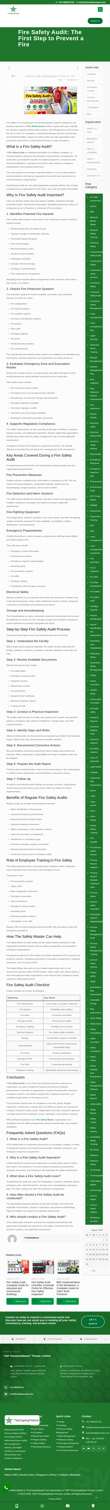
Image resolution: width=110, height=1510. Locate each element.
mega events (93, 803)
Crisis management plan (95, 326)
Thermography (95, 1175)
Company (91, 74)
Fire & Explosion (94, 569)
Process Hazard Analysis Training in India (95, 880)
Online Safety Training (93, 829)
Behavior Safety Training (94, 233)
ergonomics (95, 511)
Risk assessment (95, 1011)
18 (90, 1254)
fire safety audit (94, 599)
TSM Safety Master (95, 1183)
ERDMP (93, 505)
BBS (92, 212)
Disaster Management (95, 359)
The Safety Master (45, 1120)
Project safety (93, 974)
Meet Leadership (40, 1425)
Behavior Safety (66, 1439)
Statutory (94, 1155)
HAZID (93, 675)
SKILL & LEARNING (92, 151)
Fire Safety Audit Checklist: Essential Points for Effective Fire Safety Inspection (43, 1288)
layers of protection (94, 759)
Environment (95, 481)
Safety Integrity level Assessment (95, 1071)
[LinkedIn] (83, 1448)
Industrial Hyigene (94, 741)
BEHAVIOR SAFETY (92, 140)
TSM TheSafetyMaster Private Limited (50, 1494)
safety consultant (94, 1040)
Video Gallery (39, 1443)
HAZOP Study (93, 692)
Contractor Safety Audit (95, 294)
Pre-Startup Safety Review (95, 851)
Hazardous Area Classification (95, 644)
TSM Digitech (93, 107)
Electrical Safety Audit (95, 434)
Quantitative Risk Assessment (95, 990)
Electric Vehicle (93, 416)
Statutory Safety (94, 1162)
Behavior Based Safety (94, 221)
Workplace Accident (95, 1219)
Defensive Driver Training (94, 348)
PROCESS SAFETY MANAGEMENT (95, 918)
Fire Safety (95, 591)
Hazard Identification (95, 617)
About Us (37, 1422)
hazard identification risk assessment (95, 629)
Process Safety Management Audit (95, 932)
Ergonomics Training (95, 518)
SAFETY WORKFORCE (93, 161)
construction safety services (95, 273)
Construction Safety (95, 263)
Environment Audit (95, 489)
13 (97, 1249)
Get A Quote (93, 1322)
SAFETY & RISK (92, 130)
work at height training (93, 1208)
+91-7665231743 (66, 2)
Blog (89, 114)
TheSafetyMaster (48, 76)
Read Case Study (41, 1436)
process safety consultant (94, 905)
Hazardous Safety (95, 655)
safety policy (95, 1104)
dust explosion (94, 381)
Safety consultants (95, 1049)
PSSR (92, 981)
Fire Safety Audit (36, 126)
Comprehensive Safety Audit (95, 254)
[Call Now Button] (6, 1487)
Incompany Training (92, 89)
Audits (61, 1422)
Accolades (37, 1432)
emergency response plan (95, 472)
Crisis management (95, 316)
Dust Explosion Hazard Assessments (95, 393)
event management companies (95, 549)
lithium (93, 790)
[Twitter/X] (93, 1448)
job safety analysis (94, 750)
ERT (92, 525)
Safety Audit (95, 1024)
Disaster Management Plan (95, 370)
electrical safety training (94, 445)
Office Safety (93, 818)
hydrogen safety (94, 710)
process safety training (93, 963)
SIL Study (94, 1149)
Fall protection (94, 560)
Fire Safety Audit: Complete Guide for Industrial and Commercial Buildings (17, 1288)
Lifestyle (94, 772)
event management (95, 538)
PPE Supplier (94, 840)
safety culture (93, 1058)
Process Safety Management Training (95, 948)
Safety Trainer (93, 1120)
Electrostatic (95, 454)
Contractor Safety (95, 285)
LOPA (92, 796)
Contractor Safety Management (95, 304)
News (92, 811)
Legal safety (95, 767)
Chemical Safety (94, 244)
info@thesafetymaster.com (92, 2)
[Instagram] (98, 1448)
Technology (95, 1170)
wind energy (95, 1190)
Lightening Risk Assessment (95, 781)
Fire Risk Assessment (95, 584)
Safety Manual (93, 1097)
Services (91, 80)
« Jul (93, 1270)
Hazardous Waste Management (95, 666)
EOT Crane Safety (95, 498)
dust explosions (95, 406)
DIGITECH (92, 169)
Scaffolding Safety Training (95, 1140)
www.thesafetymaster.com (97, 1433)
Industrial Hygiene (94, 719)
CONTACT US (93, 176)
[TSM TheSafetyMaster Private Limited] (13, 9)
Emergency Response (95, 461)
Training (62, 1425)
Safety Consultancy (95, 1031)
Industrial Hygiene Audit (94, 730)
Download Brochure (42, 1447)
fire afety (94, 577)
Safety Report (93, 1111)
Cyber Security (93, 337)
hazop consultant (94, 683)
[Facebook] (104, 1448)
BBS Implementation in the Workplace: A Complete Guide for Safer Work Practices (68, 1288)
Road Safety (95, 1018)
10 (87, 1249)
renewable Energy (95, 1002)
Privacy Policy (55, 1499)
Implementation (66, 1447)
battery (93, 206)
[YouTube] (88, 1448)
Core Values (38, 1429)
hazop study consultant (95, 701)
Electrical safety (94, 425)
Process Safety (93, 894)
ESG (92, 531)
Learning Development (93, 99)
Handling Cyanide (94, 608)
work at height (93, 1197)
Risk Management (67, 1436)
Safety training (93, 1129)
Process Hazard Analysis (94, 863)
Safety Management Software (95, 1085)
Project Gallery (39, 1439)
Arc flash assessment (95, 199)
